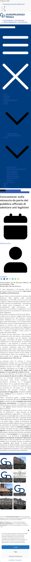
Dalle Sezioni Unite (12, 174)
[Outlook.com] (12, 279)
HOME (5, 95)
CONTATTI (6, 187)
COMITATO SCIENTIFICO (10, 100)
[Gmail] (10, 279)
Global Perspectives (13, 178)
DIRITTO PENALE (12, 167)
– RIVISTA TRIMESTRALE (14, 135)
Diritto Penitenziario (13, 176)
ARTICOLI (3, 190)
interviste (9, 180)
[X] (4, 279)
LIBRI (4, 185)
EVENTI (5, 184)
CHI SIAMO (6, 96)
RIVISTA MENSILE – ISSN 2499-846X (13, 20)
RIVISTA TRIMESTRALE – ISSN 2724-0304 (15, 22)
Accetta (15, 547)
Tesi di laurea (11, 182)
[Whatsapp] (15, 279)
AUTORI (5, 102)
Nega (15, 552)
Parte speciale (25, 192)
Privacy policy (18, 560)
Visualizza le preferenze (15, 556)
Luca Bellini (3, 276)
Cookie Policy (12, 560)
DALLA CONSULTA (12, 171)
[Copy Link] (18, 279)
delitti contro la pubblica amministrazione (10, 191)
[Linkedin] (7, 279)
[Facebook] (1, 279)
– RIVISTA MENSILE (12, 134)
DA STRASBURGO (12, 173)
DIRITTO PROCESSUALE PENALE (16, 169)
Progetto (6, 98)
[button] (28, 530)
